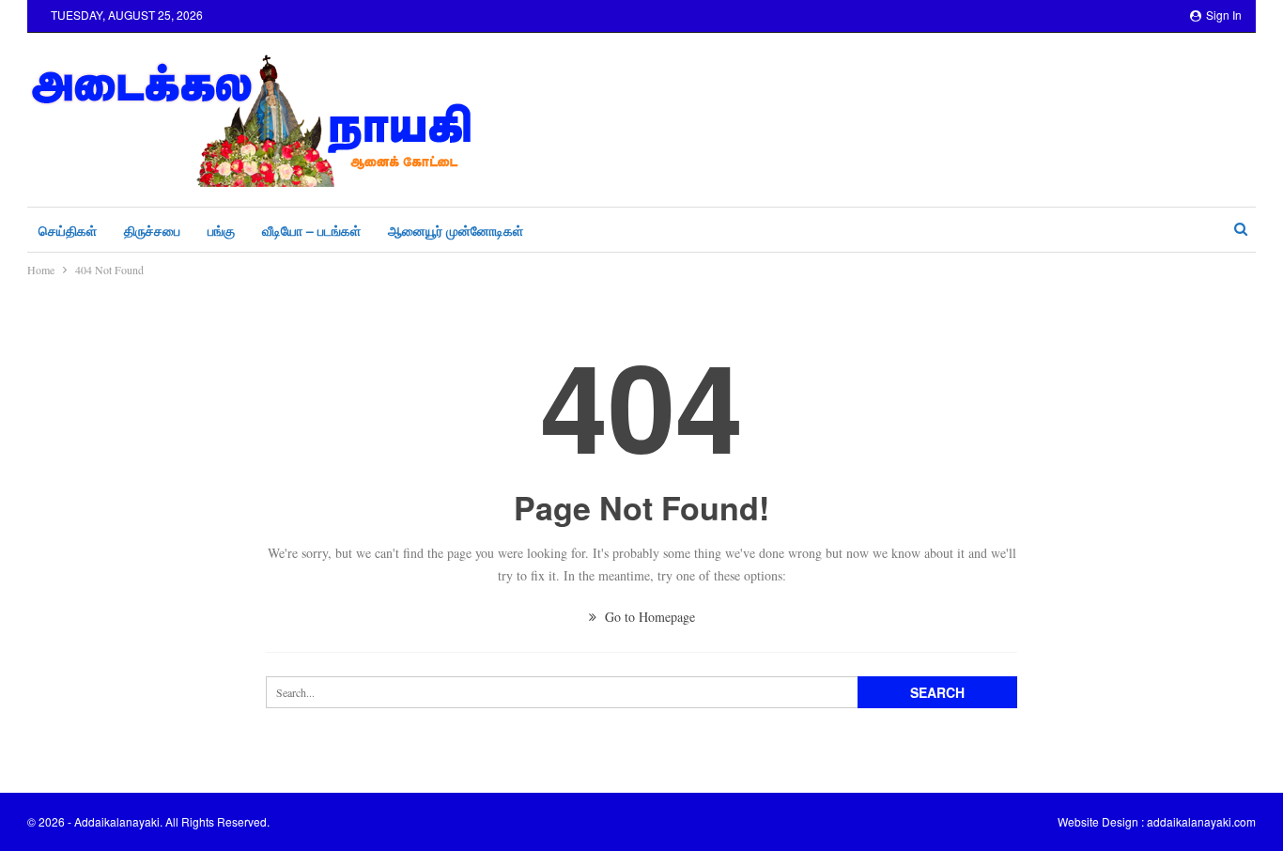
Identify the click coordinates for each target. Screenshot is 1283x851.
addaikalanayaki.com (1201, 821)
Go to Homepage (648, 617)
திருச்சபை (152, 230)
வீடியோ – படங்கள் (311, 230)
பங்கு (221, 230)
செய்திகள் (68, 230)
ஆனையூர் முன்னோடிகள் (455, 230)
